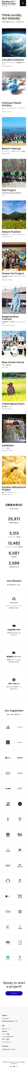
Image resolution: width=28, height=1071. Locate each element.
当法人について (6, 1029)
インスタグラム (6, 1042)
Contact (14, 993)
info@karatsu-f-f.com (8, 1049)
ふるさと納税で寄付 (7, 1037)
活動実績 (4, 1031)
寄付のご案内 (5, 1039)
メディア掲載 (5, 1034)
